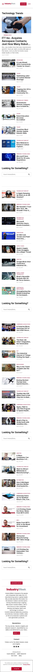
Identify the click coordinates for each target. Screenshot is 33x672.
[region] (16, 666)
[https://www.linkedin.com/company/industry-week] (16, 646)
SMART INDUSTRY (21, 653)
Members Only (8, 35)
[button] (3, 4)
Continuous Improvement (20, 288)
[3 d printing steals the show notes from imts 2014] (8, 510)
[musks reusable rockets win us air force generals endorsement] (8, 276)
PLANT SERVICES (11, 653)
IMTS (17, 520)
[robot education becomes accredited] (8, 117)
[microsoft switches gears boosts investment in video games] (8, 221)
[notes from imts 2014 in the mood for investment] (8, 523)
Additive (18, 259)
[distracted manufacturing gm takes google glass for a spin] (8, 536)
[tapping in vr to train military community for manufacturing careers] (8, 90)
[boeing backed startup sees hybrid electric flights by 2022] (8, 381)
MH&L (20, 655)
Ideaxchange (20, 364)
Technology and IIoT (22, 140)
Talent (18, 73)
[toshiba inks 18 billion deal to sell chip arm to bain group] (8, 394)
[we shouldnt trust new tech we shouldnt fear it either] (8, 207)
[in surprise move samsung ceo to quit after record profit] (8, 327)
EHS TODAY (14, 655)
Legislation (19, 232)
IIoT (17, 351)
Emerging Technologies (23, 153)
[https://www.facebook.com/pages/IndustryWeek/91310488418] (14, 646)
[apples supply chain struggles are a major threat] (8, 249)
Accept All (16, 668)
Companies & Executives (23, 324)
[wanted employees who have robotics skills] (8, 130)
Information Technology (20, 218)
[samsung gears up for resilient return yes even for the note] (8, 496)
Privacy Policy (26, 664)
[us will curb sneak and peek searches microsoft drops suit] (8, 235)
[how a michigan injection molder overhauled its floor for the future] (8, 483)
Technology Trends (22, 100)
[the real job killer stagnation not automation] (8, 340)
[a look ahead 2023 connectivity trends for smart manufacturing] (8, 63)
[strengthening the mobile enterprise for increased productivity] (8, 290)
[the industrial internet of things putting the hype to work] (8, 354)
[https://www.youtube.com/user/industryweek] (18, 646)
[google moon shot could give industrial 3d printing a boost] (8, 262)
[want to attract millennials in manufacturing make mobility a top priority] (8, 470)
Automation (20, 480)
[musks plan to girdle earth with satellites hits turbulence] (8, 421)
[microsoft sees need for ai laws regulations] (8, 157)
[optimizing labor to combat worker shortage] (8, 76)
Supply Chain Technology (20, 273)
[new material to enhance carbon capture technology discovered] (8, 143)
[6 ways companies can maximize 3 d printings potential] (8, 456)
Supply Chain (20, 246)
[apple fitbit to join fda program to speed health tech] (8, 407)
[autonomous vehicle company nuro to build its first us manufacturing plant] (8, 103)
